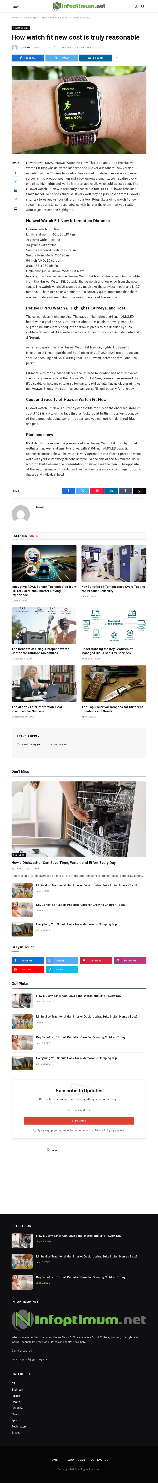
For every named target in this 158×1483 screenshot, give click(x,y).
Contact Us (99, 1459)
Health (16, 1401)
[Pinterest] (15, 199)
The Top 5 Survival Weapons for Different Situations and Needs (112, 709)
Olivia (18, 868)
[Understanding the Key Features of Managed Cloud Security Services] (114, 625)
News (15, 1414)
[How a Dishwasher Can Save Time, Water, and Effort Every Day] (79, 819)
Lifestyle (17, 1408)
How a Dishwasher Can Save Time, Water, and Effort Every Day (64, 862)
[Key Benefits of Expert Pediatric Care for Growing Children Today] (22, 909)
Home (54, 1459)
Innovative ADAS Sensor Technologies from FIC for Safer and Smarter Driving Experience (44, 591)
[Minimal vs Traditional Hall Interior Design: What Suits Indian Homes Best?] (22, 890)
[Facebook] (15, 173)
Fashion (16, 1395)
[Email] (15, 208)
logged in (38, 744)
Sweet (26, 47)
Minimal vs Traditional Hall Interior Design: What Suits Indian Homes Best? (86, 885)
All (13, 1383)
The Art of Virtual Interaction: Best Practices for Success (37, 709)
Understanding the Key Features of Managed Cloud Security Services (107, 651)
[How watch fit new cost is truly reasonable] (79, 110)
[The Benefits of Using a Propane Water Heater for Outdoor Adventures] (44, 625)
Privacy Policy (103, 1130)
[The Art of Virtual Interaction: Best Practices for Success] (44, 683)
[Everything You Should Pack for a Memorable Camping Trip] (22, 929)
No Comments (65, 47)
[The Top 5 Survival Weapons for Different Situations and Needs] (114, 683)
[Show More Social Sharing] (116, 58)
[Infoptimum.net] (79, 6)
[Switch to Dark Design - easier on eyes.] (136, 6)
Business (19, 855)
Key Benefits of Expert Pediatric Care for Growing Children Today (80, 905)
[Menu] (15, 6)
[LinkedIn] (15, 190)
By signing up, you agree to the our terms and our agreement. (81, 1130)
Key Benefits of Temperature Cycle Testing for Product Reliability (113, 589)
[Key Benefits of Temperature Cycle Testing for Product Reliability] (114, 563)
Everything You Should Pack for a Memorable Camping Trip (76, 924)
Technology (21, 28)
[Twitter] (15, 181)
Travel (16, 1432)
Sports (16, 1420)
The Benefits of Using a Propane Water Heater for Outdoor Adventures (40, 651)
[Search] (142, 6)
